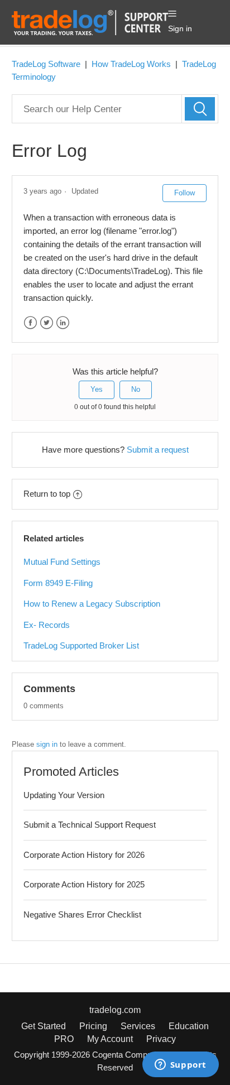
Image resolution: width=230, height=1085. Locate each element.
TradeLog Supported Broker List (81, 645)
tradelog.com (115, 1010)
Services (138, 1026)
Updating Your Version (63, 795)
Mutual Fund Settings (61, 561)
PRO (64, 1039)
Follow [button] (184, 193)
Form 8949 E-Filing (58, 583)
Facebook (30, 323)
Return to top (46, 493)
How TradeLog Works (131, 64)
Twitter (47, 323)
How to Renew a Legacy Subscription (91, 603)
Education (189, 1026)
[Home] (90, 21)
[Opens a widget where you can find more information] (180, 1065)
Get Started (43, 1026)
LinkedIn (63, 323)
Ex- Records (46, 625)
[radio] (96, 390)
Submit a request (158, 449)
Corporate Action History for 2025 (84, 884)
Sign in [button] (180, 28)
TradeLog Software (46, 64)
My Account (110, 1039)
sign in (47, 744)
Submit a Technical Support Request (89, 824)
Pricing (93, 1026)
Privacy (161, 1039)
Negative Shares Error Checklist (82, 914)
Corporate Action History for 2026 (84, 855)
